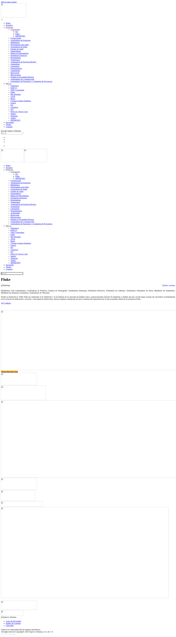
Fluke (17, 34)
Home (8, 23)
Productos (9, 27)
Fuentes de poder (17, 49)
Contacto (9, 127)
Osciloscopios (16, 38)
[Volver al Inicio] (13, 17)
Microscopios (16, 75)
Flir (16, 32)
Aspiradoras (15, 64)
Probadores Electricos (19, 55)
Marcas (8, 84)
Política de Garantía (13, 623)
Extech (13, 103)
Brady (13, 99)
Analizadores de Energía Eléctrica (23, 62)
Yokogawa (15, 86)
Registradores (16, 58)
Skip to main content (9, 2)
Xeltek (13, 118)
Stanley (13, 114)
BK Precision (16, 94)
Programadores (16, 68)
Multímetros (15, 43)
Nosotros (9, 25)
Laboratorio (15, 66)
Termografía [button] (15, 172)
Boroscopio (15, 73)
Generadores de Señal (19, 47)
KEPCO (14, 88)
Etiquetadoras (16, 51)
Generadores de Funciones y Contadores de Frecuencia (31, 81)
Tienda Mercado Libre (9, 372)
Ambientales (15, 71)
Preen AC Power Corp (19, 112)
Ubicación (10, 626)
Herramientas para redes (20, 45)
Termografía (15, 30)
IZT (12, 109)
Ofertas (8, 125)
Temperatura (15, 60)
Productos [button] (9, 170)
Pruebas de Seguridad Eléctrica (22, 77)
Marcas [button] (8, 226)
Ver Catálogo (6, 303)
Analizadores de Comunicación (22, 79)
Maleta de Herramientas (19, 53)
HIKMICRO (20, 36)
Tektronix (14, 116)
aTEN (13, 97)
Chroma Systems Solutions (21, 101)
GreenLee (14, 107)
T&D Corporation (17, 90)
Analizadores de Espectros (21, 40)
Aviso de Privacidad (13, 621)
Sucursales (10, 122)
